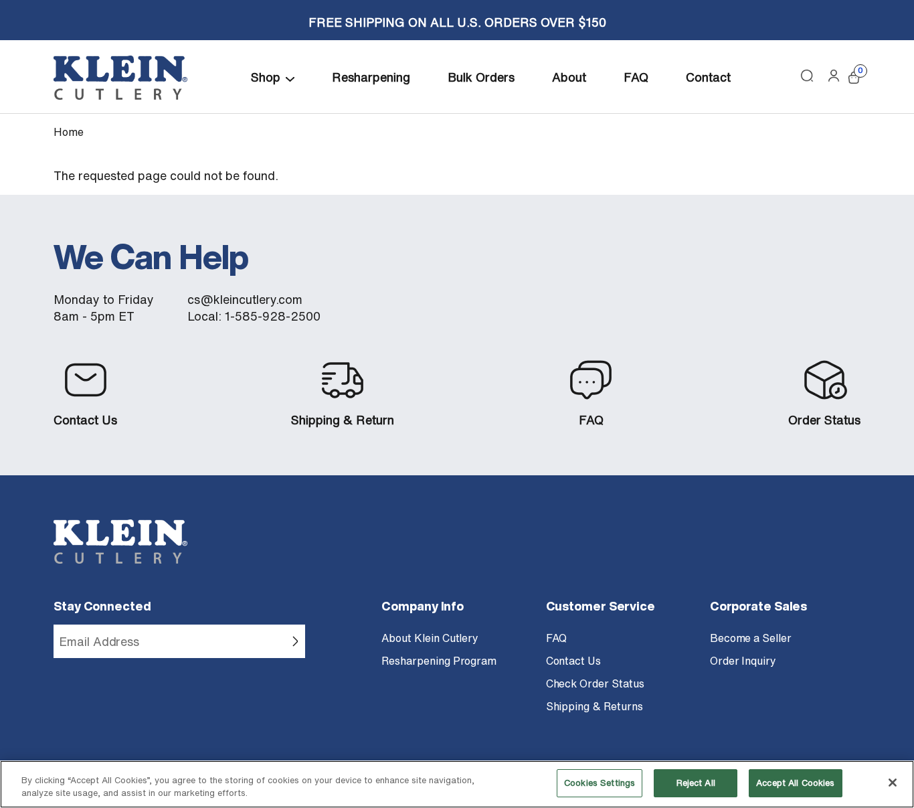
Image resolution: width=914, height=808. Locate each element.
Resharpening (371, 77)
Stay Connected (102, 606)
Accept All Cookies (795, 783)
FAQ (636, 77)
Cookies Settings (599, 783)
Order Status (824, 420)
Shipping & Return (342, 420)
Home (69, 132)
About (569, 77)
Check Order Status (595, 683)
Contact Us (85, 420)
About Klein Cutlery (429, 638)
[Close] (892, 782)
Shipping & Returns (594, 706)
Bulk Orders (481, 77)
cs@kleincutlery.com (244, 299)
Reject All (695, 783)
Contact (708, 77)
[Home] (120, 78)
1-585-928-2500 (273, 316)
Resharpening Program (438, 661)
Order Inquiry (743, 661)
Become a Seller (751, 638)
